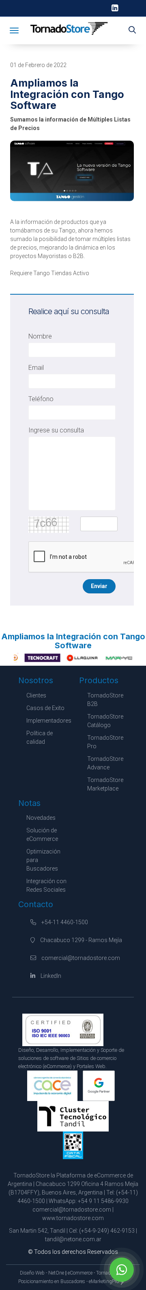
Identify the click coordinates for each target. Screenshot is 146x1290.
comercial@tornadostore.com (80, 958)
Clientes (36, 695)
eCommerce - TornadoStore (96, 1273)
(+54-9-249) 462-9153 (107, 1230)
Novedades (41, 817)
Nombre (40, 336)
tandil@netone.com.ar (73, 1239)
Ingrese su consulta (56, 430)
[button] (132, 30)
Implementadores (48, 720)
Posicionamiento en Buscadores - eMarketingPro (68, 1281)
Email (36, 367)
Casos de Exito (45, 708)
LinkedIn (50, 976)
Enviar (99, 586)
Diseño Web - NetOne (42, 1273)
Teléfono (41, 399)
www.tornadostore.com (73, 1218)
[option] (35, 657)
